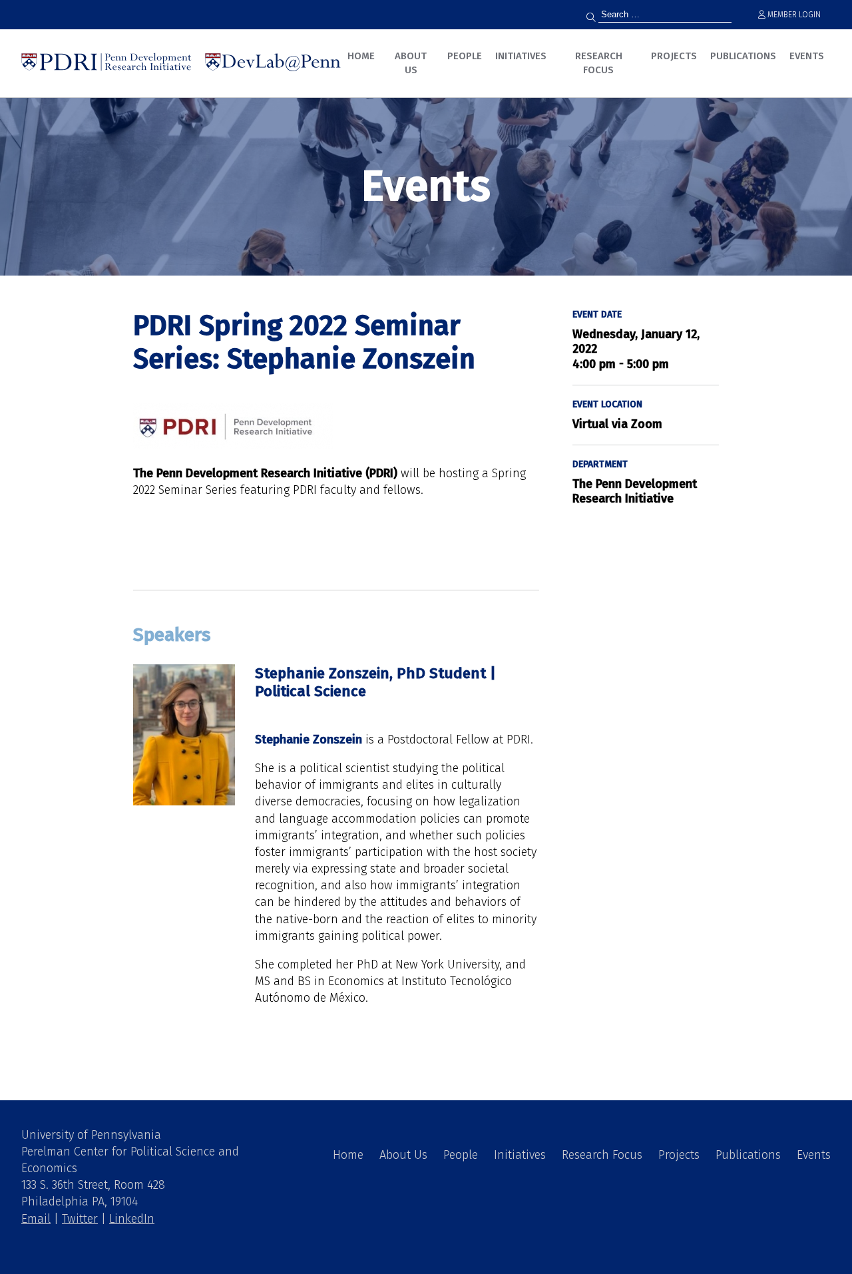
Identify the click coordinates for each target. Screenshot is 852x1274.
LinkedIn (131, 1218)
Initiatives (520, 56)
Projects (674, 56)
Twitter (80, 1218)
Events (806, 56)
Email (36, 1218)
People (464, 56)
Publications (743, 56)
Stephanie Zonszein (308, 739)
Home (361, 56)
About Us (411, 63)
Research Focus (598, 63)
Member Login (793, 14)
